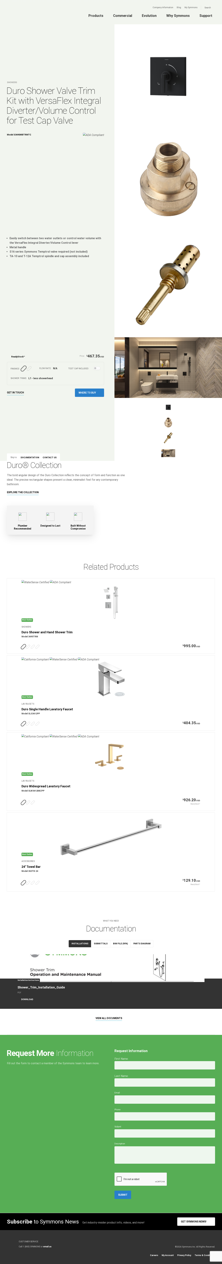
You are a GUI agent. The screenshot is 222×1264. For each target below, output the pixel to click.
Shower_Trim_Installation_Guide (41, 987)
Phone (117, 1109)
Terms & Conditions (205, 1255)
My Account (168, 1255)
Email (117, 1093)
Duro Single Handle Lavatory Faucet (47, 709)
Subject (117, 1126)
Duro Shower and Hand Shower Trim (47, 632)
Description (119, 1143)
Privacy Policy (184, 1255)
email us (47, 1246)
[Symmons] (28, 15)
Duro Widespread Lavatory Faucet (46, 786)
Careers (154, 1255)
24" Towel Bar (31, 867)
